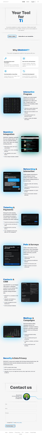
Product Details (33, 432)
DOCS (27, 1)
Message (7, 412)
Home (6, 432)
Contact (20, 434)
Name (6, 408)
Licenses (26, 432)
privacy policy (19, 422)
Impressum (11, 432)
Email (6, 404)
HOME (23, 1)
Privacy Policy (17, 432)
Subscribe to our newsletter (25, 36)
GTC (13, 422)
